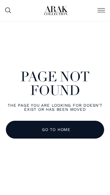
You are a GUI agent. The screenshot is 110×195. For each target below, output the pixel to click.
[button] (101, 10)
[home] (56, 10)
